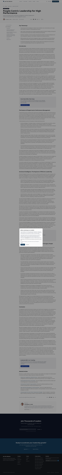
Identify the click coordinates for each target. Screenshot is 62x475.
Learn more (27, 237)
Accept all (22, 244)
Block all (27, 244)
